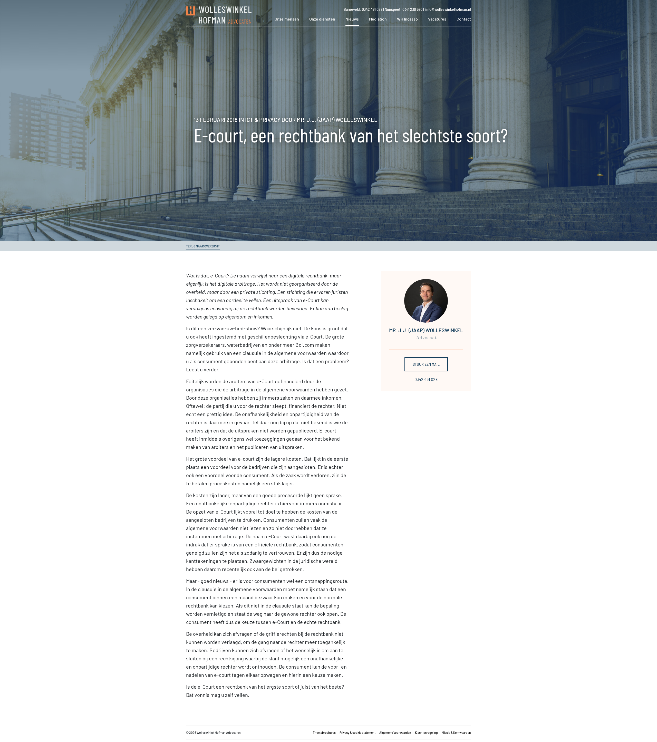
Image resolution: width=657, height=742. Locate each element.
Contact (464, 18)
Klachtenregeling (426, 732)
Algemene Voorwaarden (395, 732)
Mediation (378, 18)
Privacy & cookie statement (357, 732)
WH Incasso (407, 18)
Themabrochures (324, 732)
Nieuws (352, 18)
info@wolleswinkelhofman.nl (448, 9)
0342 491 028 (426, 379)
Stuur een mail (426, 364)
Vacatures (437, 18)
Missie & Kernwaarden (456, 732)
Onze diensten (322, 18)
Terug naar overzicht (203, 246)
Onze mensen (287, 18)
